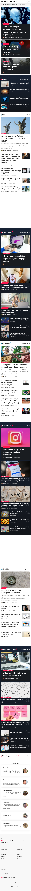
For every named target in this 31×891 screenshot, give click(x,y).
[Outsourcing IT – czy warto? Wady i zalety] (5, 740)
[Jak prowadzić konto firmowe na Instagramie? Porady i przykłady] (5, 529)
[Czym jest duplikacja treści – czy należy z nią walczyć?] (26, 634)
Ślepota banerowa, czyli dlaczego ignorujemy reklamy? (10, 411)
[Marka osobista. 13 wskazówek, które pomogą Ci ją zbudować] (26, 170)
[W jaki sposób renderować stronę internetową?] (15, 661)
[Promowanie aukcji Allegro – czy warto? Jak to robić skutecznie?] (5, 328)
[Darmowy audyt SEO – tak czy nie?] (26, 608)
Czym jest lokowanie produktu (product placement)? (12, 66)
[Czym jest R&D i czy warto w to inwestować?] (26, 180)
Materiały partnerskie (10, 756)
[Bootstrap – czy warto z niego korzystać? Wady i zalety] (5, 733)
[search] (25, 1)
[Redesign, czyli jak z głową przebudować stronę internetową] (5, 748)
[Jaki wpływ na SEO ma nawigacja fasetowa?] (15, 580)
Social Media (7, 426)
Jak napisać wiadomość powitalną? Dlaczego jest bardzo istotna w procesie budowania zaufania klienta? (10, 158)
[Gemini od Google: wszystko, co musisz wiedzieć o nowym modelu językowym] (15, 15)
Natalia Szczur (6, 289)
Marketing (6, 61)
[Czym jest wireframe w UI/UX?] (15, 690)
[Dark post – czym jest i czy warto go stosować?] (5, 521)
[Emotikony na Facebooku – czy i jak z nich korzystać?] (5, 514)
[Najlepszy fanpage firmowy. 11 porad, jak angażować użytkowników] (15, 494)
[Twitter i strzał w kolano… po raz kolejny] (5, 106)
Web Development (9, 649)
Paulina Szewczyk (8, 54)
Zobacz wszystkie (24, 79)
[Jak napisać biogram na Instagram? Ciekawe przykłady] (15, 437)
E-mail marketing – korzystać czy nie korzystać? (11, 49)
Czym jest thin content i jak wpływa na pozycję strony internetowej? (10, 624)
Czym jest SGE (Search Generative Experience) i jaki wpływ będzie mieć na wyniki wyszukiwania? (19, 83)
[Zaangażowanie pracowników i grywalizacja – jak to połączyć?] (15, 354)
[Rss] (16, 883)
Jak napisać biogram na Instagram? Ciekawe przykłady (13, 452)
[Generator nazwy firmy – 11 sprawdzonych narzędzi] (26, 188)
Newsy (4, 79)
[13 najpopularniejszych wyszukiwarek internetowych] (26, 382)
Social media (6, 446)
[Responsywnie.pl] (10, 1)
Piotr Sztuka (3, 183)
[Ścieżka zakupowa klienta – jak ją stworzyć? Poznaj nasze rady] (5, 335)
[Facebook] (14, 883)
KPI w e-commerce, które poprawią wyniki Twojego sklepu (14, 258)
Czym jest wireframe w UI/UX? (12, 699)
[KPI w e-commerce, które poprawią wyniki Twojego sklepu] (15, 244)
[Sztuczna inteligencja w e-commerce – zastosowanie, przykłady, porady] (5, 320)
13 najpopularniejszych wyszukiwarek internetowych (14, 4)
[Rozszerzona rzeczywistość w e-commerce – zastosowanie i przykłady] (15, 275)
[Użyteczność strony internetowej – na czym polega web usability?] (15, 713)
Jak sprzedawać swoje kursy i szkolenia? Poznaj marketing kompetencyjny (10, 401)
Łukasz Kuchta (4, 387)
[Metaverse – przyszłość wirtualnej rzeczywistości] (5, 91)
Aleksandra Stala (8, 457)
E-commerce (7, 232)
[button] (28, 4)
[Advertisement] (15, 210)
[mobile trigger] (2, 1)
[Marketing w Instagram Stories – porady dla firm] (26, 392)
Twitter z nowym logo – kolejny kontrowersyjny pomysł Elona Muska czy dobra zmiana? (19, 98)
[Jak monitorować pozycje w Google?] (26, 616)
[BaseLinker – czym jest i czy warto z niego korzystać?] (15, 300)
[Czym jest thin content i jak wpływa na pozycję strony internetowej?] (26, 624)
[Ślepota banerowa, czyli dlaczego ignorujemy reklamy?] (26, 411)
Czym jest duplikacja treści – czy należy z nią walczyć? (11, 634)
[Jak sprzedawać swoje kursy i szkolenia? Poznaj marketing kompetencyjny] (26, 400)
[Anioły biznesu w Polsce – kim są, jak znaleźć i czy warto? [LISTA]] (15, 125)
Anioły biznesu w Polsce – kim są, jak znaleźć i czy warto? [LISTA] (14, 138)
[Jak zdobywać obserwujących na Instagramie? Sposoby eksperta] (15, 469)
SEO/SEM (5, 569)
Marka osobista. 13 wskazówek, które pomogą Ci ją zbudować (11, 171)
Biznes (4, 115)
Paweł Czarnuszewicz (9, 37)
